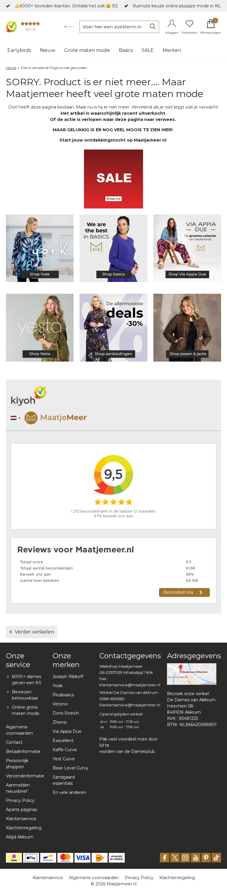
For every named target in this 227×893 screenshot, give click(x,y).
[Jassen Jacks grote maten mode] (187, 327)
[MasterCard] (65, 858)
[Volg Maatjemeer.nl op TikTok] (216, 857)
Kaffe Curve (65, 749)
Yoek (58, 685)
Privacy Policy (20, 800)
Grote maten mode (87, 50)
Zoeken (153, 27)
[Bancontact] (48, 858)
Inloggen (172, 33)
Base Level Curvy (70, 768)
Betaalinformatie (23, 751)
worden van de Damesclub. (127, 751)
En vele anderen (69, 792)
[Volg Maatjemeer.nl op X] (175, 857)
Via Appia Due (67, 731)
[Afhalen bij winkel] (117, 858)
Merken (172, 50)
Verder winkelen (34, 632)
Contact (14, 742)
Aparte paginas (21, 809)
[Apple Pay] (31, 858)
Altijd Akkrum (19, 837)
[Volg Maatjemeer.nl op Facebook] (164, 857)
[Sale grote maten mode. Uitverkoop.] (113, 327)
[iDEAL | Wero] (14, 858)
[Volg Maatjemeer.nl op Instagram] (185, 857)
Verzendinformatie (25, 776)
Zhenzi (60, 722)
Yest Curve (64, 758)
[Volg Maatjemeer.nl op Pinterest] (206, 857)
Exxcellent (63, 740)
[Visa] (82, 858)
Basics (126, 50)
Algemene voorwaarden (94, 877)
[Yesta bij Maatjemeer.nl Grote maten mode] (40, 327)
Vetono (60, 704)
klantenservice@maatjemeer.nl (129, 684)
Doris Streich (66, 713)
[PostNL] (100, 858)
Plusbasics (63, 694)
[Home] (69, 27)
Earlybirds (19, 50)
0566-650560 (111, 698)
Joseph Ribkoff (68, 676)
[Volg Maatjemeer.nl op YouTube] (195, 857)
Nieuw (47, 50)
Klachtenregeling (23, 827)
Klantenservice (21, 818)
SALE (148, 50)
